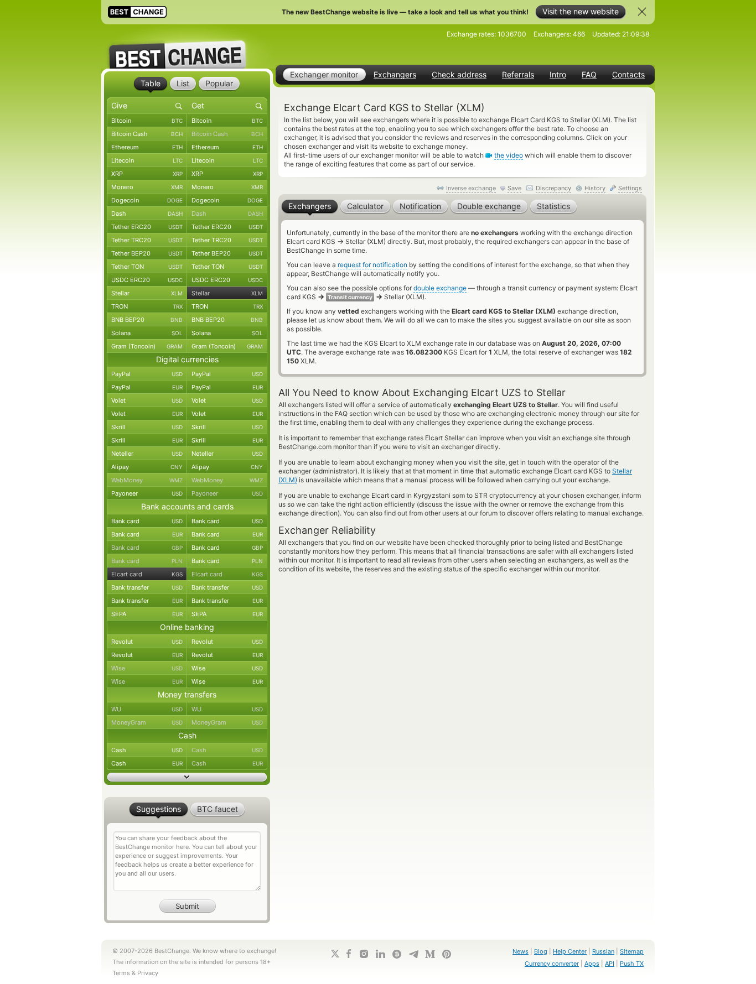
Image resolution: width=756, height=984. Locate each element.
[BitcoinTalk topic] (397, 954)
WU (147, 709)
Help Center (570, 951)
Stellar (147, 293)
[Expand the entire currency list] (187, 777)
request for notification (372, 265)
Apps (591, 963)
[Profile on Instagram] (364, 954)
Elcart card (147, 574)
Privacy (147, 973)
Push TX (632, 963)
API (609, 963)
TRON (147, 306)
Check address (459, 74)
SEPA (147, 614)
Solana (147, 333)
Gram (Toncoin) (147, 346)
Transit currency (350, 297)
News (520, 951)
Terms (121, 973)
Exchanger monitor (324, 74)
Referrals (518, 74)
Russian (603, 951)
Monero (147, 187)
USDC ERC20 (147, 280)
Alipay (147, 467)
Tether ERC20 (147, 227)
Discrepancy (553, 188)
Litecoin (147, 160)
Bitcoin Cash (147, 134)
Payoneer (147, 493)
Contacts (628, 74)
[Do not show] (642, 11)
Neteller (147, 453)
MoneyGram (147, 722)
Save (514, 188)
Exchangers (395, 74)
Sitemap (632, 951)
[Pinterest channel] (447, 954)
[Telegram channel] (413, 954)
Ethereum (147, 147)
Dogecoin (147, 200)
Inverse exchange (471, 188)
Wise (147, 668)
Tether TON (147, 266)
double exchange (440, 288)
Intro (558, 74)
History (594, 188)
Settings (630, 188)
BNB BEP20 (147, 320)
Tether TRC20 (147, 240)
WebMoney (147, 480)
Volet (147, 400)
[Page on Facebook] (349, 953)
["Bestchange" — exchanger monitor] (187, 46)
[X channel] (335, 953)
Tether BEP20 (147, 253)
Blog (540, 951)
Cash (147, 750)
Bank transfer (147, 587)
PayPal (147, 374)
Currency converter (552, 963)
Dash (147, 213)
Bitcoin (147, 120)
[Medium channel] (430, 954)
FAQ (589, 74)
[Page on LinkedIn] (380, 954)
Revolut (147, 641)
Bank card (147, 521)
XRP (147, 174)
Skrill (147, 427)
